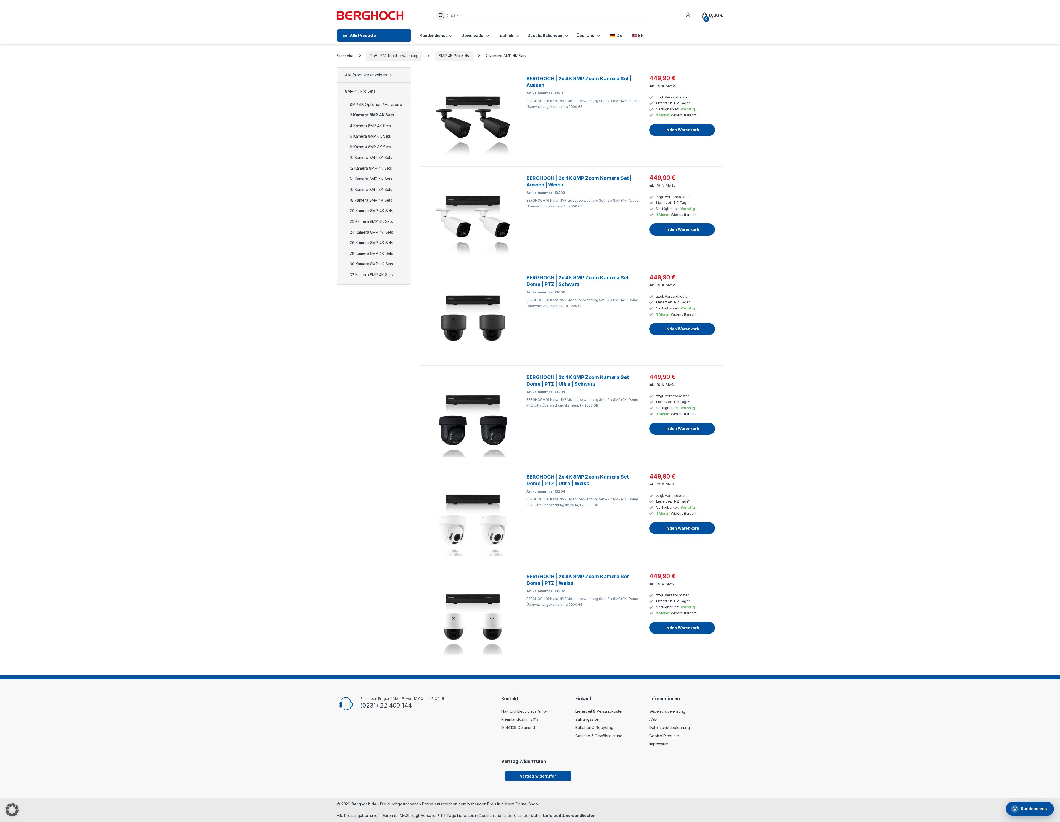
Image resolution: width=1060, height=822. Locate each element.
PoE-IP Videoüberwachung (394, 55)
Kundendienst (433, 35)
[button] (12, 810)
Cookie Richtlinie (664, 735)
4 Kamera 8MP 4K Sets (370, 125)
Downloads (472, 35)
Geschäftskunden (544, 35)
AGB (653, 719)
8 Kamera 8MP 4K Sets (370, 147)
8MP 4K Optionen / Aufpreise (376, 104)
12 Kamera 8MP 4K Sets (371, 168)
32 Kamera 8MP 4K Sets (371, 274)
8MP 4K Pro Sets (454, 55)
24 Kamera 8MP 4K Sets (371, 232)
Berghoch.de (363, 804)
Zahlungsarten (588, 719)
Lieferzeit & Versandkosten (599, 711)
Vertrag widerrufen (538, 776)
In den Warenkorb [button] (682, 129)
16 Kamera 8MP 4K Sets (371, 189)
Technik (505, 35)
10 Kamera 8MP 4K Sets (371, 157)
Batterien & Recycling (594, 727)
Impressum (658, 743)
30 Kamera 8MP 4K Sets (371, 263)
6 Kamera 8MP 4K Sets (370, 136)
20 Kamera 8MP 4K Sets (371, 210)
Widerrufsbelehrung (667, 711)
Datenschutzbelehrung (669, 727)
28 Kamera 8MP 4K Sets (371, 253)
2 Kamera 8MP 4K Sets (372, 115)
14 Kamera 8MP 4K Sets (371, 179)
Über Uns (585, 35)
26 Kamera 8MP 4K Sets (371, 242)
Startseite (345, 55)
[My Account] (688, 15)
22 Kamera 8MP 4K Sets (371, 221)
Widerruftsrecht (683, 115)
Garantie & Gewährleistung (598, 735)
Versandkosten (677, 97)
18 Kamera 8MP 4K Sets (371, 200)
